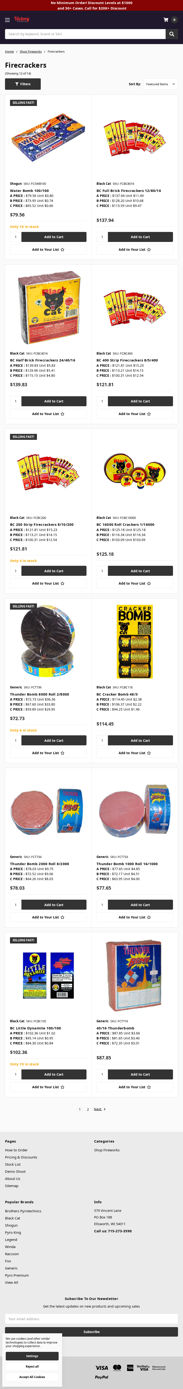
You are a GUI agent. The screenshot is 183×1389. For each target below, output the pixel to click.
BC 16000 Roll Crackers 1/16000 (126, 524)
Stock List (12, 1164)
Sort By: (135, 84)
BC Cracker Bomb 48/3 (117, 694)
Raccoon (12, 1253)
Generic (11, 1268)
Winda (10, 1246)
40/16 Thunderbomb (115, 1028)
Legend (11, 1239)
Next (98, 1109)
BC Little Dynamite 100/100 (35, 1028)
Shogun (11, 1225)
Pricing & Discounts (21, 1157)
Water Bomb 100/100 (29, 190)
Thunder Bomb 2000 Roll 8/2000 (39, 863)
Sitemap (11, 1185)
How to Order (16, 1150)
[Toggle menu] (7, 19)
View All (11, 1282)
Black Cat (12, 1218)
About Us (12, 1178)
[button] (23, 84)
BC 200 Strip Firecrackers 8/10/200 (42, 524)
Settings (32, 1356)
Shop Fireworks (107, 1150)
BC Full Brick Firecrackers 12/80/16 (129, 190)
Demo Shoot (15, 1171)
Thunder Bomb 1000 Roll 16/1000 (127, 863)
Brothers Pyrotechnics (23, 1210)
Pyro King (13, 1232)
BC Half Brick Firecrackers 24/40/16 (42, 360)
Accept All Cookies (32, 1377)
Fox (8, 1261)
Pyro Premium (17, 1275)
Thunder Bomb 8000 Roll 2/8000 (39, 694)
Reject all (32, 1366)
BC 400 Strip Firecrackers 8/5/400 (127, 360)
